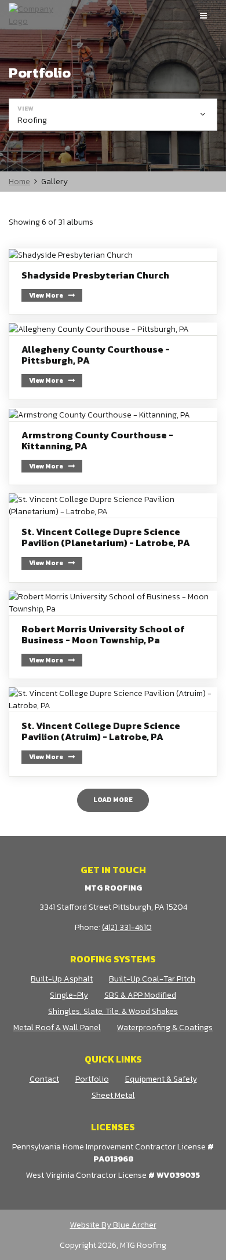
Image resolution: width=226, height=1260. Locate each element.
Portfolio (92, 1079)
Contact (44, 1079)
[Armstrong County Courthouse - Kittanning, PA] (113, 447)
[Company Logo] (35, 15)
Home (19, 181)
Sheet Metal (113, 1095)
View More (46, 295)
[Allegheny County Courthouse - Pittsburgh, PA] (113, 361)
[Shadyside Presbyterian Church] (113, 281)
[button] (113, 114)
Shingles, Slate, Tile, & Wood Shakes (113, 1011)
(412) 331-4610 (127, 927)
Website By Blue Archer (113, 1225)
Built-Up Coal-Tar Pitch (152, 979)
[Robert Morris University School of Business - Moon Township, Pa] (113, 635)
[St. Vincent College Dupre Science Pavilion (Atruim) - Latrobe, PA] (113, 731)
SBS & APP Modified (140, 995)
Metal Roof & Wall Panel (57, 1027)
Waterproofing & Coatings (165, 1027)
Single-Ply (69, 995)
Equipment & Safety (161, 1079)
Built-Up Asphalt (62, 979)
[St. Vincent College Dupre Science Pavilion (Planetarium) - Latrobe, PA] (113, 537)
